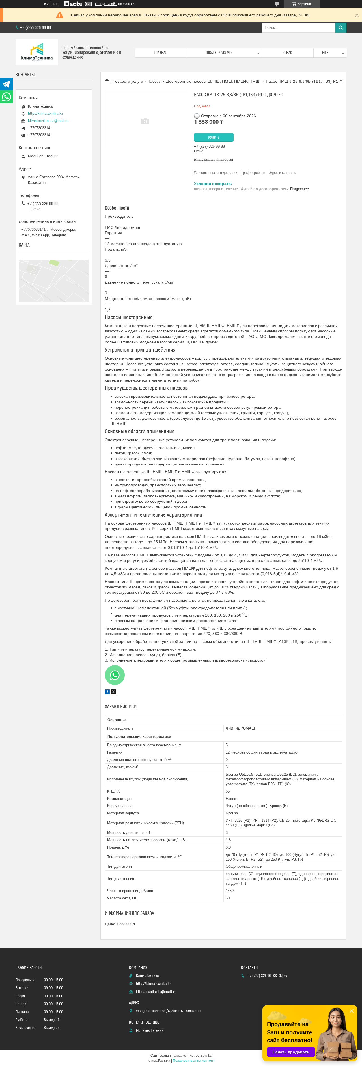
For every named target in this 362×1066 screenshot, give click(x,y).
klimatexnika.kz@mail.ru (48, 121)
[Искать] (340, 28)
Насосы (154, 81)
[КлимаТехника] (37, 52)
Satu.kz (206, 1056)
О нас (287, 53)
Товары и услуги (219, 53)
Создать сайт (106, 4)
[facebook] (107, 692)
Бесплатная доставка (213, 160)
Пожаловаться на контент (194, 1061)
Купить (214, 137)
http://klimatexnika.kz (45, 113)
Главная (160, 53)
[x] (113, 692)
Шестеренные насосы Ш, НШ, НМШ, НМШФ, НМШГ (213, 81)
